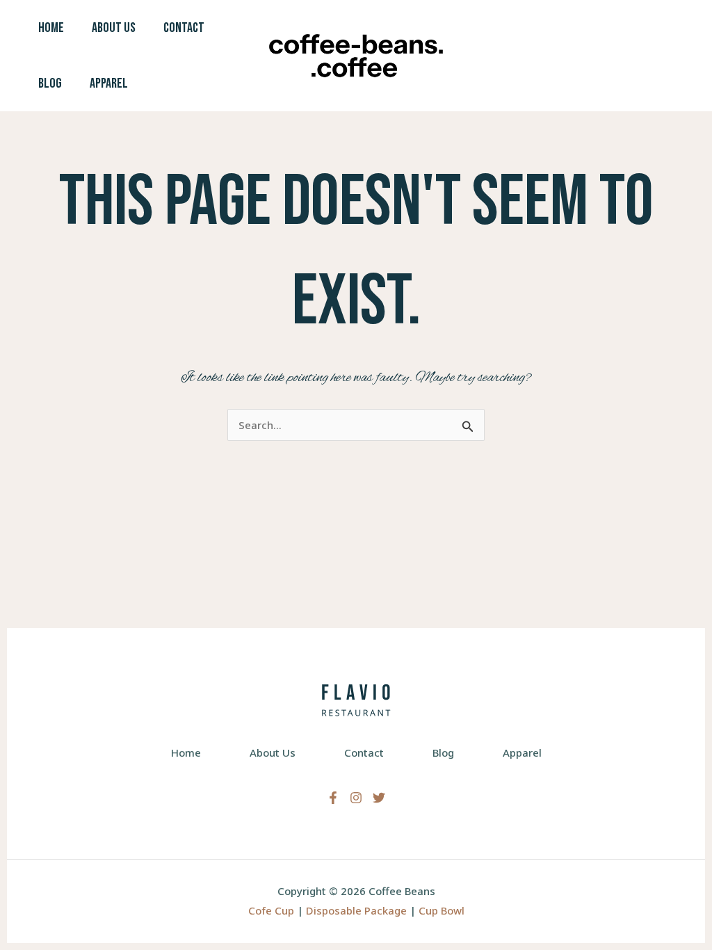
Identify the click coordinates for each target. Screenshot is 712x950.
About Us (114, 27)
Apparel (109, 83)
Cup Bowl (441, 910)
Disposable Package (356, 910)
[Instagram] (356, 797)
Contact (183, 27)
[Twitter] (379, 797)
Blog (50, 83)
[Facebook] (333, 797)
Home (51, 27)
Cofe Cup (271, 910)
